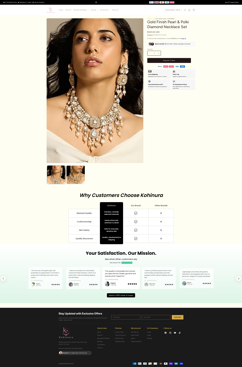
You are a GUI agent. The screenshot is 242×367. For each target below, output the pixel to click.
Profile (149, 335)
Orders (149, 332)
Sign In (133, 338)
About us (100, 348)
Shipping (149, 35)
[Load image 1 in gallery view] (56, 175)
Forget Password (136, 341)
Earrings (99, 341)
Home (99, 332)
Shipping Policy (120, 341)
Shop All (99, 335)
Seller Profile (135, 335)
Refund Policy (119, 338)
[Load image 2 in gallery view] (75, 175)
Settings (149, 338)
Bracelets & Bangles (103, 338)
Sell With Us (134, 332)
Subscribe (177, 317)
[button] (81, 10)
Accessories (101, 344)
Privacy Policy (119, 332)
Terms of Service (120, 335)
